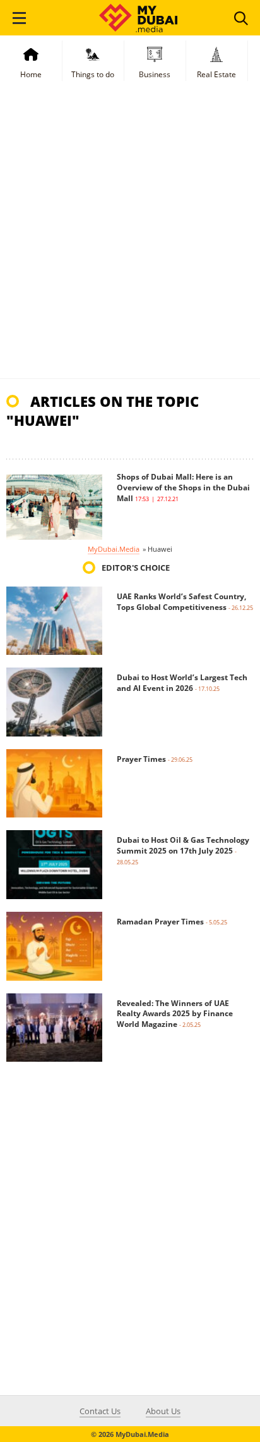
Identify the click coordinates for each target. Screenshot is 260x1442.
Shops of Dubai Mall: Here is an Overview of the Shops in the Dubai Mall (183, 487)
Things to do (92, 74)
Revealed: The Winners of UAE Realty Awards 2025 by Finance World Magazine (175, 1014)
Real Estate (216, 74)
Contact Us (100, 1411)
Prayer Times (141, 759)
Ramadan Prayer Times (160, 921)
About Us (163, 1411)
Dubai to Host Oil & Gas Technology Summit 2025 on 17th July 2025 (183, 845)
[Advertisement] (130, 241)
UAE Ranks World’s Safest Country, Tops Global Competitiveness (181, 601)
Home (31, 74)
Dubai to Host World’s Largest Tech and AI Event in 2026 (182, 682)
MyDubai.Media (113, 549)
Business (154, 74)
